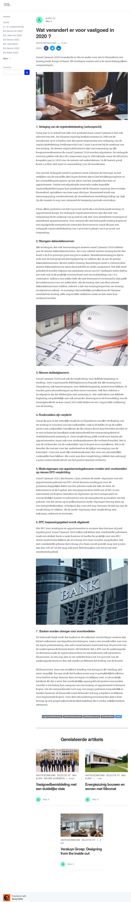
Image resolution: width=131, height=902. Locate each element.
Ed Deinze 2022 (11, 48)
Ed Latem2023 (10, 43)
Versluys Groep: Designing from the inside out (81, 851)
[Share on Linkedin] (58, 48)
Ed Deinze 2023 (11, 39)
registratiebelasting (52, 716)
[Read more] (57, 760)
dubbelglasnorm (91, 716)
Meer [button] (6, 58)
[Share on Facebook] (46, 48)
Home (6, 22)
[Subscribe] (27, 72)
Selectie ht (64, 775)
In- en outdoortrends (13, 26)
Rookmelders (108, 716)
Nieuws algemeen (54, 778)
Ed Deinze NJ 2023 (13, 30)
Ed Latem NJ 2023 (12, 35)
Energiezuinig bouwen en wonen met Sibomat (105, 786)
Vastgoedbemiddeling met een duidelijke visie (56, 786)
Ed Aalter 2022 (10, 52)
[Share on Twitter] (52, 48)
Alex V (49, 21)
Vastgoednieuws (46, 42)
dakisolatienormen (72, 716)
